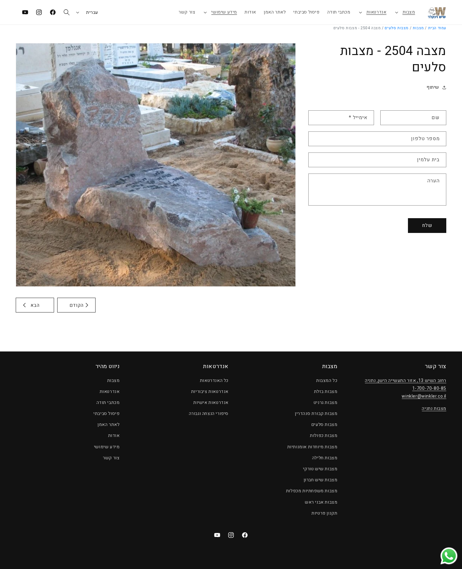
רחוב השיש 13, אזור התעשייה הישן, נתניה (405, 380)
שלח (427, 225)
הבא (35, 305)
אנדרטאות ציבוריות (209, 391)
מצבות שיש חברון (321, 480)
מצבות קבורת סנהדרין (316, 413)
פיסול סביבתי (106, 413)
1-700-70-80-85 (429, 388)
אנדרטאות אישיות (210, 402)
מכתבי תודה (108, 402)
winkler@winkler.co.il (424, 396)
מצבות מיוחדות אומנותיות (312, 447)
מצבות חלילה (325, 458)
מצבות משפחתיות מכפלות (312, 491)
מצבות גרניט (326, 402)
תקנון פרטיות (324, 513)
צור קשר (111, 458)
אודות (114, 436)
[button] (404, 12)
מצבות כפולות (323, 436)
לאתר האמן (108, 424)
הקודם (76, 305)
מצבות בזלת (326, 391)
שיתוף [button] (432, 87)
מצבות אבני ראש (321, 502)
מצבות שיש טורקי (320, 469)
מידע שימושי (224, 12)
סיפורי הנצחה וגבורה (208, 413)
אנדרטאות (376, 12)
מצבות (409, 12)
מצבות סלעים (397, 28)
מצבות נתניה (434, 408)
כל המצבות (326, 380)
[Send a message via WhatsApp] (449, 556)
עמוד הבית (437, 28)
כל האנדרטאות (214, 380)
